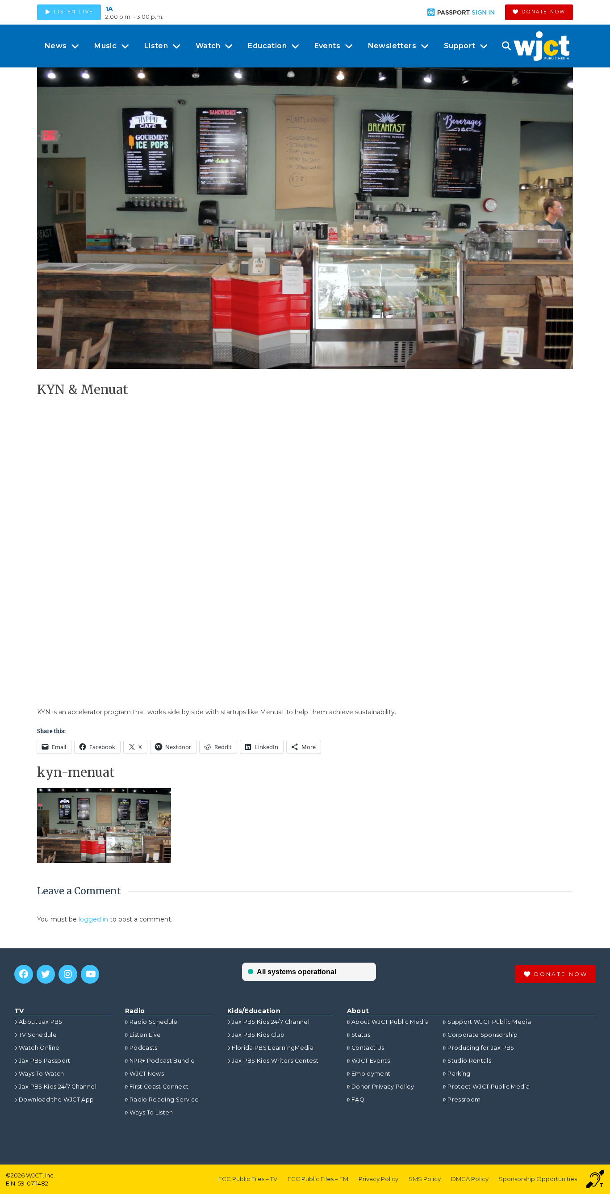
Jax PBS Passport (45, 1060)
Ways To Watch (41, 1073)
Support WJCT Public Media (489, 1021)
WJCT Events (370, 1060)
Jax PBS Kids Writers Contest (275, 1060)
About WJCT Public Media (390, 1021)
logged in (93, 919)
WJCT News (147, 1073)
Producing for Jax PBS (480, 1047)
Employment (371, 1073)
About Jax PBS (41, 1021)
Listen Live (145, 1034)
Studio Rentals (469, 1060)
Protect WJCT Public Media (488, 1086)
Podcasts (144, 1047)
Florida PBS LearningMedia (272, 1047)
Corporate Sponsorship (482, 1034)
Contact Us (367, 1047)
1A (109, 9)
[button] (506, 46)
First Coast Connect (159, 1086)
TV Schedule (38, 1034)
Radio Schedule (154, 1021)
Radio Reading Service (164, 1099)
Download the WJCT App (56, 1099)
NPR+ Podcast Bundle (162, 1060)
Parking (458, 1073)
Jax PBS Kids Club (258, 1034)
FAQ (357, 1099)
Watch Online (39, 1047)
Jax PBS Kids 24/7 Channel (57, 1086)
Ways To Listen (151, 1112)
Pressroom (463, 1099)
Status (360, 1034)
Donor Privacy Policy (382, 1086)
